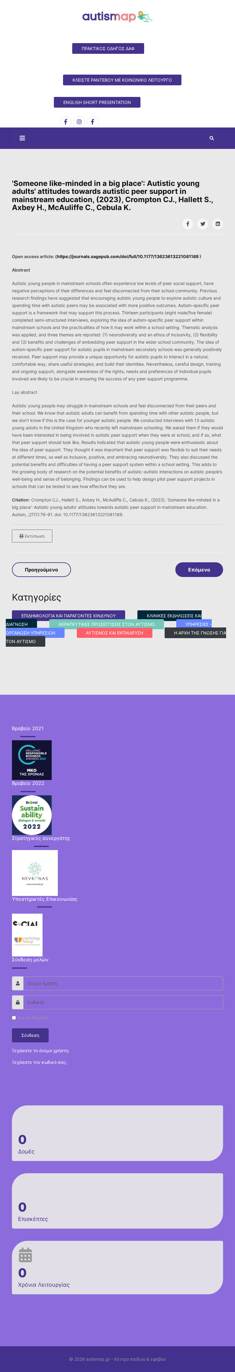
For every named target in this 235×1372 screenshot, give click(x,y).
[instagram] (79, 122)
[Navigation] (21, 138)
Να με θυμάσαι (33, 1017)
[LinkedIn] (217, 224)
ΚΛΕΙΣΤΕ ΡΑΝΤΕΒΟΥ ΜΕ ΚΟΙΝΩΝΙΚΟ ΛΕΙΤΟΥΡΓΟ (122, 80)
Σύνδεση (30, 1035)
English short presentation (97, 102)
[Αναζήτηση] (211, 138)
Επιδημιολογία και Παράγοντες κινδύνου (68, 615)
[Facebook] (187, 224)
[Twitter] (202, 224)
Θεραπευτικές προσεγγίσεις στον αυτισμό (106, 624)
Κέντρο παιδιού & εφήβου (140, 1359)
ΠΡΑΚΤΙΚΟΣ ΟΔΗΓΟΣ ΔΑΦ (108, 48)
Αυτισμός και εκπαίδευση (114, 632)
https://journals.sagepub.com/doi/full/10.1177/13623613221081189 (128, 256)
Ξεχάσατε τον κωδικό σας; (39, 1062)
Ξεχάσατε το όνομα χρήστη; (40, 1050)
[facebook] (66, 122)
